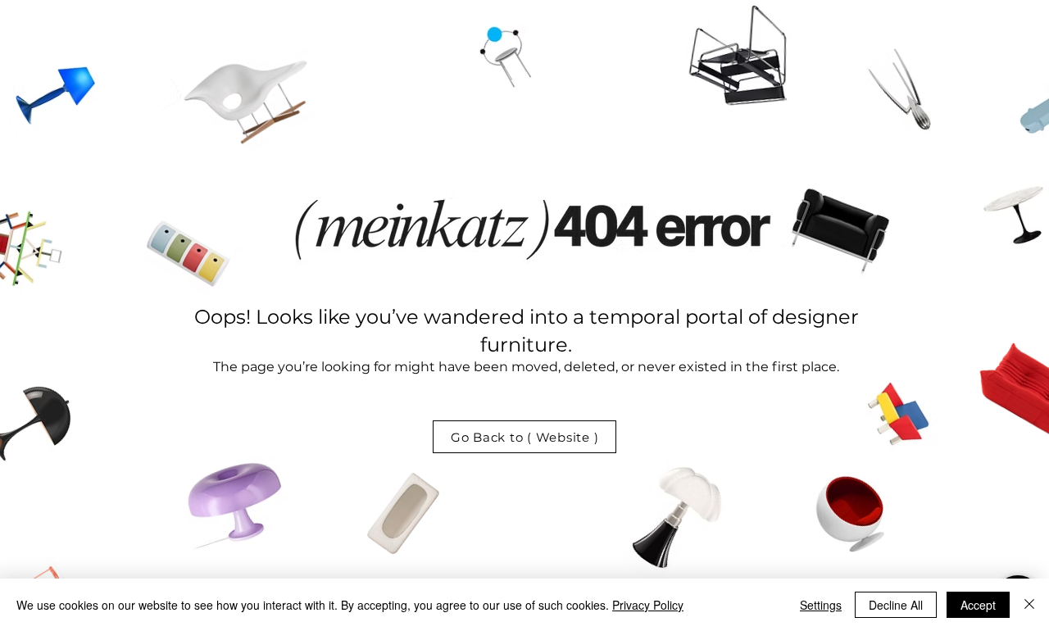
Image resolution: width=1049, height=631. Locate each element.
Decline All (896, 605)
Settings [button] (821, 605)
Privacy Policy (647, 605)
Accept (978, 605)
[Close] (1029, 605)
